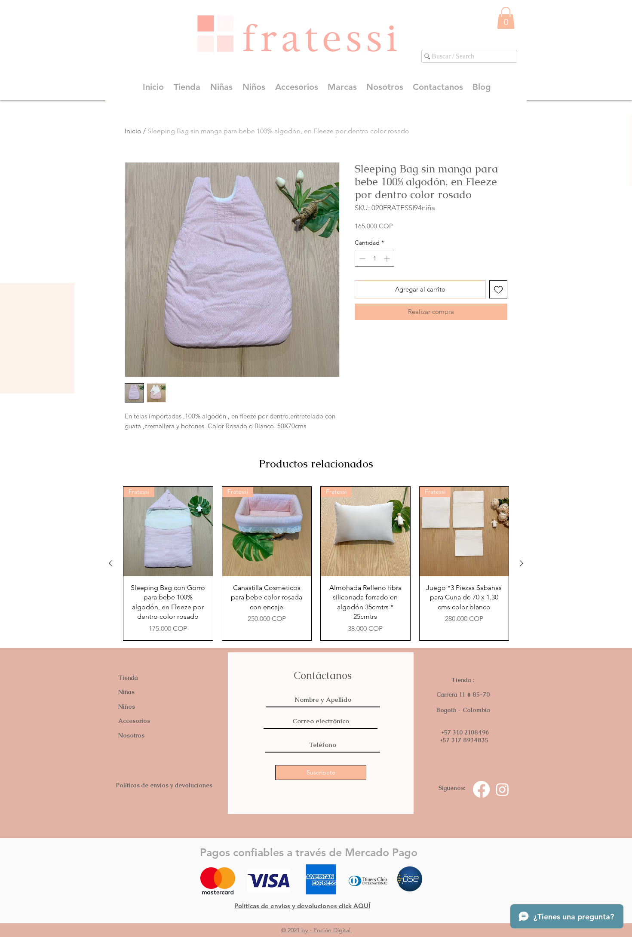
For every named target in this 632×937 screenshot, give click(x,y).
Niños (126, 706)
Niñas (126, 692)
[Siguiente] (521, 563)
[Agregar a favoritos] (498, 289)
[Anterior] (110, 563)
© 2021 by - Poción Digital (316, 930)
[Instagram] (502, 789)
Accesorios (134, 721)
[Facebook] (481, 789)
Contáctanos (323, 675)
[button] (506, 18)
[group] (316, 563)
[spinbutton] (374, 258)
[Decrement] (361, 258)
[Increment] (387, 258)
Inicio (133, 131)
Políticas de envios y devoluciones (164, 785)
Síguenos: (452, 788)
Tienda (128, 678)
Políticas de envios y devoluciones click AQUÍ (302, 906)
